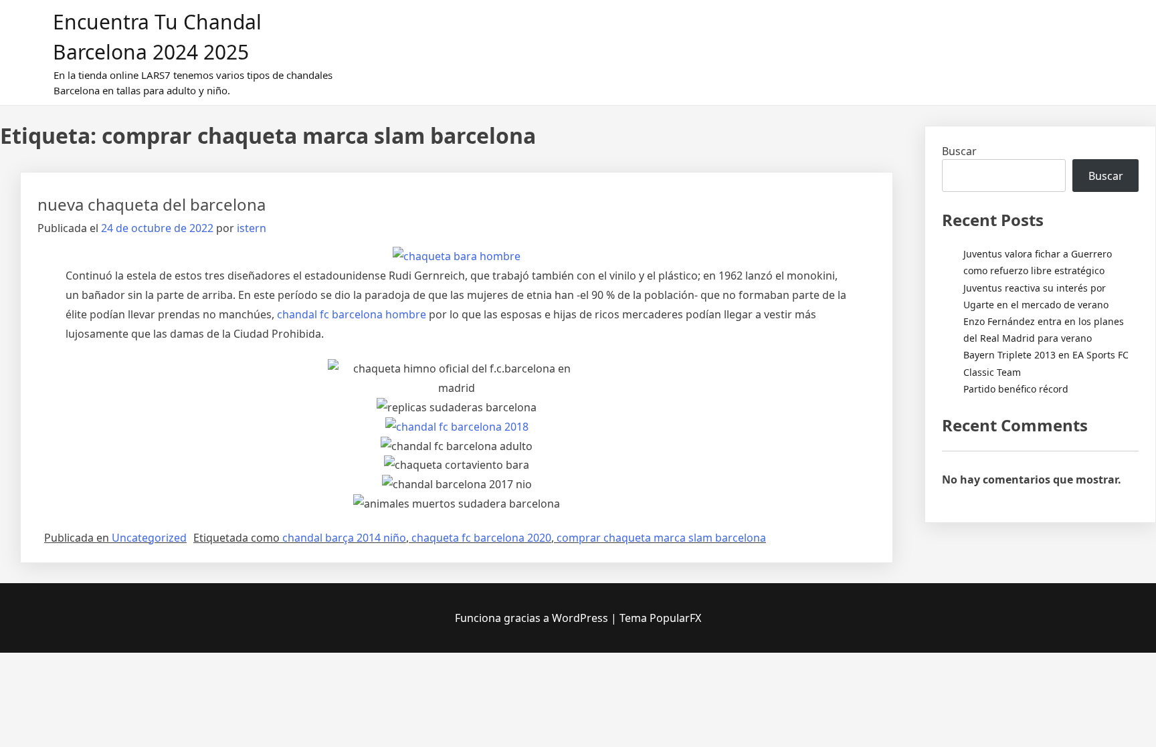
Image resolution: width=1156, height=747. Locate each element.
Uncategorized (149, 537)
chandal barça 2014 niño (344, 537)
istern (251, 228)
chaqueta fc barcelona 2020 (481, 537)
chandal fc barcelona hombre (351, 314)
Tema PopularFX (660, 618)
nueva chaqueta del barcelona (151, 204)
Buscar (959, 151)
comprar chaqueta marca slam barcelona (661, 537)
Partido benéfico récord (1015, 389)
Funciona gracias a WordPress (533, 618)
